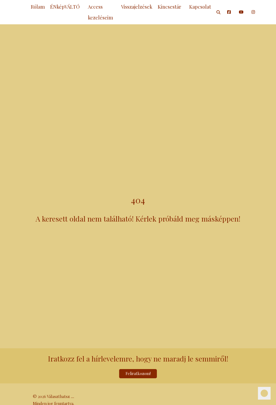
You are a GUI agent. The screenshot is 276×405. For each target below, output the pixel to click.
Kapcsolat (200, 7)
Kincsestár (169, 7)
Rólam (38, 7)
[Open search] (218, 12)
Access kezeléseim (100, 12)
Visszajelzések (136, 7)
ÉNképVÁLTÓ (65, 7)
